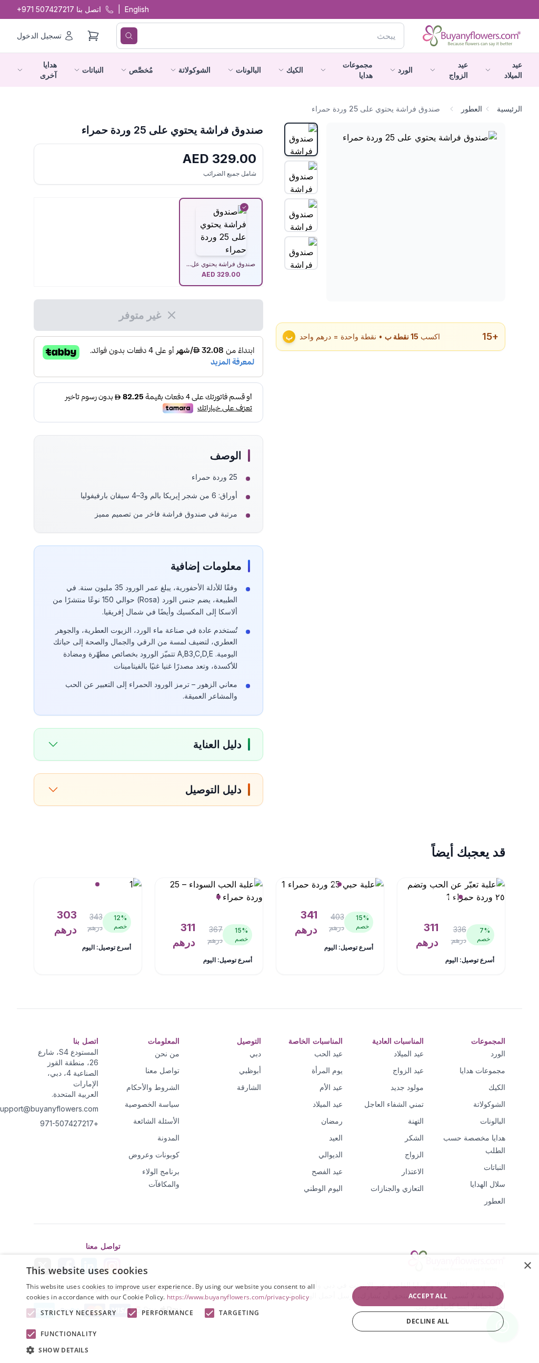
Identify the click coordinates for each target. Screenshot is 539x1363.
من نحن (167, 1053)
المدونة (168, 1137)
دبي (255, 1053)
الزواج (414, 1154)
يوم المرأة (327, 1070)
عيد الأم (331, 1087)
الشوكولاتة (489, 1103)
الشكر (414, 1137)
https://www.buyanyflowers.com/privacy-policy (238, 1297)
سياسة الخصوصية (152, 1103)
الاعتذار (413, 1171)
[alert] (269, 1309)
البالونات (492, 1120)
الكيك (496, 1087)
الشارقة (249, 1087)
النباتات (494, 1167)
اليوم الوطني (323, 1188)
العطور (471, 108)
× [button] (527, 1266)
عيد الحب (328, 1053)
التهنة (416, 1120)
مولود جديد (407, 1087)
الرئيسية (509, 108)
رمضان (332, 1120)
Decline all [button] (427, 1321)
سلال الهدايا (487, 1183)
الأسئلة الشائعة (156, 1120)
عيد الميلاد (409, 1053)
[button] (182, 1350)
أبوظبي (250, 1070)
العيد (336, 1137)
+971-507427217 (69, 1123)
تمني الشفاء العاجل (394, 1103)
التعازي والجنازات (397, 1188)
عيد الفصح (327, 1171)
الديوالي (330, 1154)
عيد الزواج (408, 1070)
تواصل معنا (162, 1070)
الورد (498, 1053)
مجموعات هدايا (482, 1070)
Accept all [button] (428, 1295)
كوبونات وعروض (153, 1154)
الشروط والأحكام (152, 1087)
